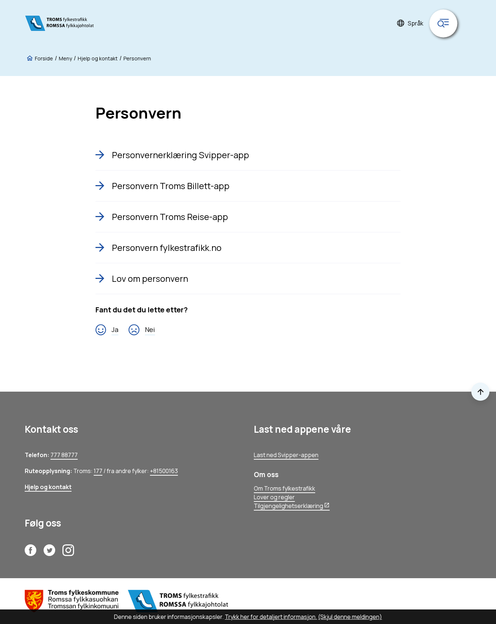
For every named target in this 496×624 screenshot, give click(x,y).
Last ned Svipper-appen (286, 455)
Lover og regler (274, 497)
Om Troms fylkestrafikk (284, 488)
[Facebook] (30, 553)
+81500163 (164, 471)
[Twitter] (49, 553)
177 (98, 471)
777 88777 (64, 455)
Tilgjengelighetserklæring (288, 506)
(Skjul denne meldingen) (350, 617)
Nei (150, 329)
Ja (114, 329)
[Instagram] (68, 553)
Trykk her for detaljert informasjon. (271, 617)
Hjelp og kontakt (48, 487)
